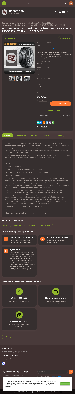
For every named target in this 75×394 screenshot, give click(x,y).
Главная (5, 23)
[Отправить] (71, 372)
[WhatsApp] (53, 122)
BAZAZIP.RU (16, 11)
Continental (21, 23)
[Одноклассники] (44, 122)
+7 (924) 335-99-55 (62, 12)
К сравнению (44, 116)
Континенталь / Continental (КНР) (47, 49)
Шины (12, 23)
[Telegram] (47, 122)
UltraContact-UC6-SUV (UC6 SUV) (40, 23)
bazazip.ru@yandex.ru (10, 359)
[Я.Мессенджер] (38, 122)
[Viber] (50, 122)
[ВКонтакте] (41, 122)
